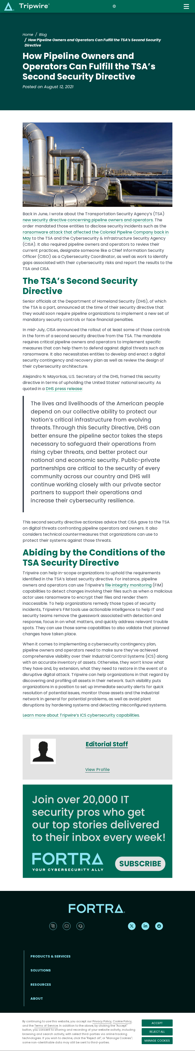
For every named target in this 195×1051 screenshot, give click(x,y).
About (36, 998)
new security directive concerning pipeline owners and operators (88, 220)
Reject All (157, 1032)
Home (28, 34)
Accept (157, 1023)
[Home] (27, 6)
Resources (40, 984)
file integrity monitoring (128, 585)
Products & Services (50, 956)
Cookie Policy (122, 1021)
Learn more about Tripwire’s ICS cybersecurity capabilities (81, 715)
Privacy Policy (101, 1021)
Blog (43, 34)
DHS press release (64, 389)
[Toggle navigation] (187, 6)
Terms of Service (46, 1026)
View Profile (97, 769)
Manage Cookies (157, 1041)
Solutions (40, 970)
